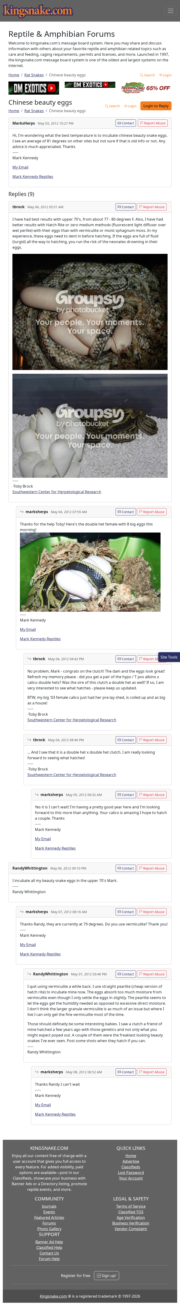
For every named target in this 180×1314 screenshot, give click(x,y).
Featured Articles (49, 1217)
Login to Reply (156, 105)
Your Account (131, 1178)
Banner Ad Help (49, 1241)
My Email (20, 167)
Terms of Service (131, 1206)
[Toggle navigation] (170, 10)
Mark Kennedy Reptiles (32, 176)
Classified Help (49, 1247)
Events (49, 1211)
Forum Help (49, 1258)
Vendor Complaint (131, 1228)
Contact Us (49, 1253)
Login (167, 75)
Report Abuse (154, 123)
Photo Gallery (49, 1228)
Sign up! (108, 1275)
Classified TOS (130, 1211)
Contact (127, 123)
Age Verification (131, 1217)
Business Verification (130, 1223)
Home (13, 75)
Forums (49, 1223)
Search (149, 75)
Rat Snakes (34, 75)
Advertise (131, 1161)
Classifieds (130, 1167)
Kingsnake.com (53, 1296)
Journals (49, 1206)
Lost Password (131, 1172)
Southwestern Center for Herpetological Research (56, 491)
